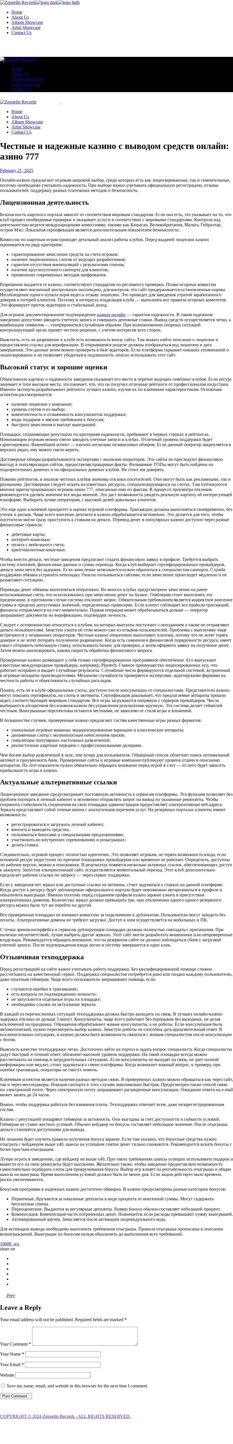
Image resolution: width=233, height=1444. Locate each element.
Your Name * (12, 1354)
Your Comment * (15, 1344)
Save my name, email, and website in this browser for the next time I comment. (77, 1385)
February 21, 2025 (16, 170)
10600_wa (9, 1243)
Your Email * (12, 1364)
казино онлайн (111, 314)
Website (7, 1375)
